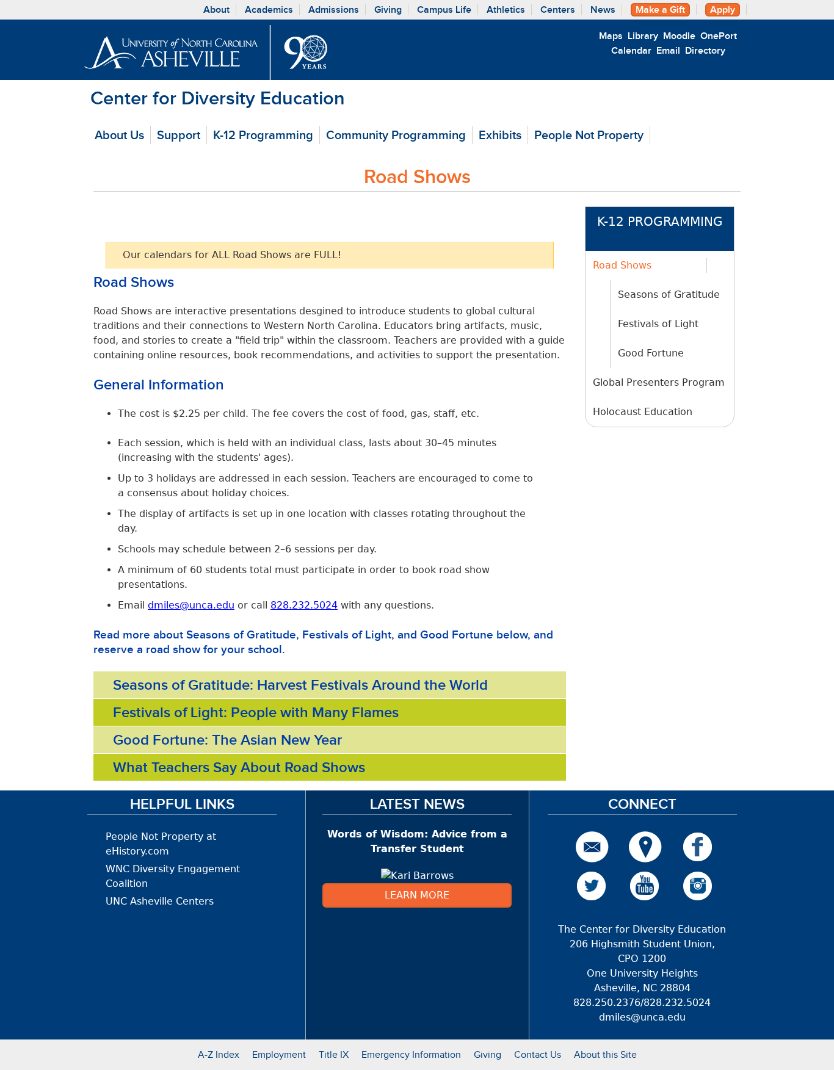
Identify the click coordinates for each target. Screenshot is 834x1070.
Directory (705, 50)
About (216, 9)
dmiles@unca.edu (191, 605)
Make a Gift (660, 9)
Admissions (333, 9)
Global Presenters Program (659, 382)
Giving (388, 9)
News (602, 9)
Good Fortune (651, 353)
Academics (269, 9)
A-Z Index (218, 1054)
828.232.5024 (304, 605)
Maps (611, 36)
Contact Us (537, 1054)
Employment (279, 1054)
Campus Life (444, 9)
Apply (722, 9)
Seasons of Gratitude (669, 294)
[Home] (205, 52)
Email (668, 50)
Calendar (631, 50)
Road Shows (622, 265)
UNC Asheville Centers (160, 901)
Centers (557, 9)
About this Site (605, 1054)
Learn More (417, 895)
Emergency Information (411, 1054)
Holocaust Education (642, 412)
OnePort (718, 36)
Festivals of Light (658, 324)
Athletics (506, 9)
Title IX (334, 1054)
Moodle (679, 36)
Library (643, 36)
